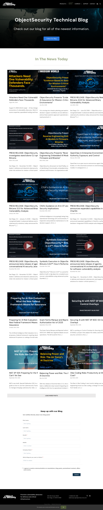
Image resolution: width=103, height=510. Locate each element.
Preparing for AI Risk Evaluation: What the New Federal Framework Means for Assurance (27, 322)
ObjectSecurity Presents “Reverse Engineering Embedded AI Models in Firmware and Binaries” (56, 155)
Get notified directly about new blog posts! (36, 415)
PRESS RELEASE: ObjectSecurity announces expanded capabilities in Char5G (86, 208)
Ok (63, 507)
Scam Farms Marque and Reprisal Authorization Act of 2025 (55, 321)
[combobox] (51, 460)
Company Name (27, 450)
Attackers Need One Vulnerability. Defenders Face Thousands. (24, 98)
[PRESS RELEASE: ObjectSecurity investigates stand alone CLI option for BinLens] (28, 137)
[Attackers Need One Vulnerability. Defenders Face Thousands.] (28, 82)
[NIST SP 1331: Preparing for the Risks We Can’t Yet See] (28, 357)
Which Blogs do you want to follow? (32, 457)
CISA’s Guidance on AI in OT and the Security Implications (56, 207)
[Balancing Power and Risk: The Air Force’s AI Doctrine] (59, 357)
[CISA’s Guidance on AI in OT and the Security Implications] (59, 190)
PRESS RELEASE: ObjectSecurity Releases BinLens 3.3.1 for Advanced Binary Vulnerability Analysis (27, 208)
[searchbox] (51, 461)
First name (26, 420)
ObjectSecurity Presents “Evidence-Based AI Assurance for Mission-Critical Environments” (59, 100)
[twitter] (87, 495)
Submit (76, 474)
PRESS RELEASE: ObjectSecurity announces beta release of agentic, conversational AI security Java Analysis (27, 264)
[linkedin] (89, 495)
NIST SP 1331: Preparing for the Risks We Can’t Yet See (27, 374)
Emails (24, 435)
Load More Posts (51, 396)
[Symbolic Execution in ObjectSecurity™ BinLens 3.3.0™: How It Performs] (59, 246)
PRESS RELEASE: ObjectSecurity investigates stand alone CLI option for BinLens (26, 155)
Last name (25, 427)
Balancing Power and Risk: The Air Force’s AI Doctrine (58, 374)
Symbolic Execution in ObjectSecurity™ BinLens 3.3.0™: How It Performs (57, 262)
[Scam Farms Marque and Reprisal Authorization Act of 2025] (59, 304)
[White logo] (9, 2)
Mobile (24, 442)
